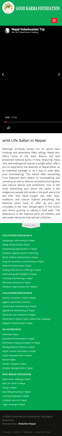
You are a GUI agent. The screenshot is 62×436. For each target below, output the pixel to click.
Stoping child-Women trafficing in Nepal (21, 269)
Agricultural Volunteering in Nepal (18, 310)
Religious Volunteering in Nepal (17, 323)
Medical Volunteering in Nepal (16, 265)
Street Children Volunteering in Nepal (20, 257)
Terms (17, 431)
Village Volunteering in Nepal (16, 244)
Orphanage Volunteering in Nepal (18, 240)
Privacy (7, 431)
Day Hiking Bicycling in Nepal (16, 391)
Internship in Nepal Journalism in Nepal (21, 342)
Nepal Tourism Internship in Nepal (19, 351)
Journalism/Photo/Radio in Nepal (18, 338)
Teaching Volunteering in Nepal (17, 278)
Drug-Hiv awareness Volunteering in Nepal (22, 261)
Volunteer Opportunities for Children (19, 286)
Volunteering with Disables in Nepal (19, 274)
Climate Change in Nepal (14, 363)
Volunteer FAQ (42, 431)
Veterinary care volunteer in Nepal (18, 314)
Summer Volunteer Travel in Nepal (19, 297)
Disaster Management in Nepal (17, 368)
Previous (3, 74)
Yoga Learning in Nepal (13, 404)
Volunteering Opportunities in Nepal (19, 248)
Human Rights (9, 359)
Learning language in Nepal (15, 396)
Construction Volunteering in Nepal (19, 306)
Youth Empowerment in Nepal (17, 355)
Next (59, 74)
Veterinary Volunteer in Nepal (16, 282)
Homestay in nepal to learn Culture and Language (26, 318)
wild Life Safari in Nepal (13, 383)
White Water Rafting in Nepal (16, 379)
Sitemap (27, 431)
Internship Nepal (10, 334)
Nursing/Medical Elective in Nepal (18, 347)
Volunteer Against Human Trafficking (20, 253)
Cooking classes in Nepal (14, 400)
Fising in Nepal (9, 387)
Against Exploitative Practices (16, 302)
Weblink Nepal (27, 423)
